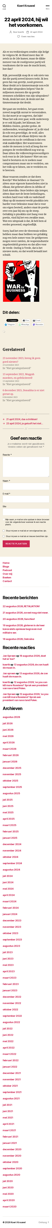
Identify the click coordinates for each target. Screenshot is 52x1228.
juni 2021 (8, 1111)
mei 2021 (8, 1117)
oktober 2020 (10, 1162)
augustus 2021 (11, 1098)
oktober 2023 (10, 933)
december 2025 (12, 768)
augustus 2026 (11, 717)
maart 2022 (9, 1054)
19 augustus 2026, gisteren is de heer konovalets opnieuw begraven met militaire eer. (24, 629)
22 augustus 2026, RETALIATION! (21, 606)
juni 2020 (8, 1187)
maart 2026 (9, 748)
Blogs (6, 566)
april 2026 (9, 742)
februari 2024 (11, 907)
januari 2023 (10, 990)
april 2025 (9, 818)
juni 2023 (8, 958)
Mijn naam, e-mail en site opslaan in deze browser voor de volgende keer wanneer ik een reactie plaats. (27, 522)
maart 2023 (9, 977)
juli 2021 (7, 1104)
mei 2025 (8, 812)
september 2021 (12, 1092)
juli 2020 (8, 1181)
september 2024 (12, 863)
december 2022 (12, 996)
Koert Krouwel (26, 5)
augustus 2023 (11, 946)
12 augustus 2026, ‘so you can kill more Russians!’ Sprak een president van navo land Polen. (25, 685)
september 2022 (12, 1015)
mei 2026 (8, 736)
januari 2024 (10, 914)
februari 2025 (11, 831)
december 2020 (12, 1149)
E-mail (6, 494)
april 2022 (8, 1047)
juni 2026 (8, 729)
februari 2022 (11, 1060)
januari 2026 (10, 761)
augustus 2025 (11, 793)
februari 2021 (10, 1136)
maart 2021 (9, 1130)
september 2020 (12, 1168)
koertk (21, 32)
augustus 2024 (11, 869)
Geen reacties (28, 36)
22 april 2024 (36, 32)
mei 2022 (8, 1041)
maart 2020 (9, 1206)
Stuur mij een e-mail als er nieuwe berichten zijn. (27, 536)
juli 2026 (8, 723)
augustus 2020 (11, 1174)
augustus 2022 (11, 1022)
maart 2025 (9, 825)
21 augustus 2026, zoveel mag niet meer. (25, 612)
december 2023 (12, 920)
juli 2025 (8, 799)
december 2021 (12, 1073)
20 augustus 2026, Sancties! (19, 619)
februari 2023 (11, 984)
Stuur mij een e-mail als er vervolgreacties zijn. (26, 530)
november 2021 (12, 1079)
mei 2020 (8, 1193)
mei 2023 (8, 965)
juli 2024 (8, 876)
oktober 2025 (10, 780)
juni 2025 (8, 806)
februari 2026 (11, 755)
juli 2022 (8, 1028)
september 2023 (12, 939)
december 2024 (12, 844)
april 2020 (9, 1200)
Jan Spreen (9, 655)
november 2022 (12, 1003)
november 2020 (12, 1155)
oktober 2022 (10, 1009)
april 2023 (9, 971)
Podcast (7, 570)
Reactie (7, 455)
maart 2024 (9, 901)
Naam (6, 481)
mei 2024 (8, 888)
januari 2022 (10, 1066)
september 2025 (12, 787)
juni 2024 (8, 882)
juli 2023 (8, 952)
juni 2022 (8, 1035)
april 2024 (9, 895)
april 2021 (8, 1123)
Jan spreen (9, 673)
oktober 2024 (10, 857)
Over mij (7, 573)
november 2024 (12, 850)
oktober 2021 (10, 1085)
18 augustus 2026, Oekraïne (18, 639)
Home (6, 562)
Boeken (7, 577)
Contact (7, 581)
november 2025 (12, 774)
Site (4, 506)
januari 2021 (10, 1143)
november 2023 (12, 926)
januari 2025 (10, 837)
